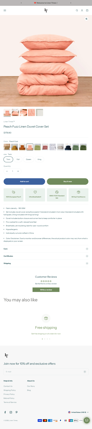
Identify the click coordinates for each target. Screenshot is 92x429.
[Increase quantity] (18, 171)
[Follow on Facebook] (5, 412)
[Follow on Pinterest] (16, 412)
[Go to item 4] (31, 113)
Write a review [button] (46, 290)
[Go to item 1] (7, 113)
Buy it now (68, 181)
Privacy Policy (9, 394)
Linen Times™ (9, 122)
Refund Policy (9, 398)
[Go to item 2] (15, 113)
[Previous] (21, 3)
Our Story (31, 386)
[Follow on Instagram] (10, 412)
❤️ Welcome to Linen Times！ (46, 3)
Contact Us (8, 386)
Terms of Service (10, 402)
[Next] (70, 3)
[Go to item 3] (23, 113)
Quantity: (7, 166)
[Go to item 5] (39, 113)
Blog (29, 390)
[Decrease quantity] (7, 171)
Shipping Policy (10, 390)
